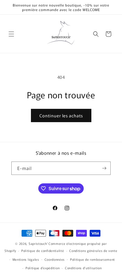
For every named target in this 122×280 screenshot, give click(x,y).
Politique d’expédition (43, 268)
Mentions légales (25, 259)
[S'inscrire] (104, 168)
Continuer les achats (61, 115)
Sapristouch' (38, 243)
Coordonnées (55, 259)
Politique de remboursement (92, 259)
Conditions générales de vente (93, 250)
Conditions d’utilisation (83, 268)
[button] (11, 34)
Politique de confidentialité (42, 250)
